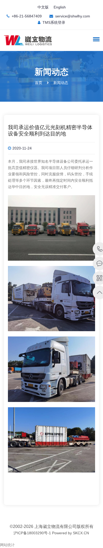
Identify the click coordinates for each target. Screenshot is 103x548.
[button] (95, 39)
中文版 (43, 7)
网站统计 (7, 545)
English (60, 7)
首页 (38, 83)
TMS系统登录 (54, 22)
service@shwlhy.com (72, 16)
